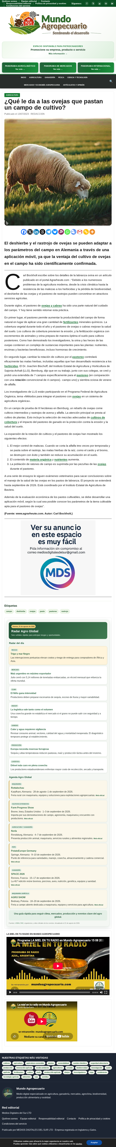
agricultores (58, 1068)
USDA (17, 923)
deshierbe (21, 611)
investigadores (80, 1072)
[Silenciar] (101, 992)
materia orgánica (40, 459)
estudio (70, 1068)
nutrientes (60, 459)
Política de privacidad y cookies (50, 3)
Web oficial (100, 795)
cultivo (30, 1072)
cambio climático (80, 1063)
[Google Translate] (73, 232)
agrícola (6, 1072)
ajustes (79, 1144)
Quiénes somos (9, 1)
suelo (108, 1068)
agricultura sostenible (35, 1063)
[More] (92, 232)
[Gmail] (80, 232)
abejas (67, 1072)
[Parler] (61, 232)
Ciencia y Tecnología (77, 77)
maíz (38, 1072)
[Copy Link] (86, 232)
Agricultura (35, 77)
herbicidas (11, 366)
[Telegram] (48, 232)
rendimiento (102, 1072)
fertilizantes (70, 322)
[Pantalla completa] (105, 992)
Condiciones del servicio (18, 6)
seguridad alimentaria (99, 1063)
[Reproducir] (10, 992)
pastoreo (78, 356)
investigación (96, 1068)
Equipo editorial (29, 1)
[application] (58, 966)
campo (9, 611)
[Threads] (42, 232)
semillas (45, 1077)
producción (7, 1068)
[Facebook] (24, 232)
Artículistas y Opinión (73, 85)
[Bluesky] (55, 232)
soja (36, 1077)
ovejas (76, 396)
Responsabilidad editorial (18, 3)
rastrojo (64, 611)
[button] (20, 67)
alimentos (27, 1077)
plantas (51, 1063)
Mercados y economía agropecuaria (42, 85)
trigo (91, 1072)
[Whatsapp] (67, 232)
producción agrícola (52, 1072)
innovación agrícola (24, 1068)
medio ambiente (42, 1068)
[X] (30, 232)
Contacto (45, 1)
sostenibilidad (63, 1063)
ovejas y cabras (51, 305)
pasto (42, 611)
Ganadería (50, 77)
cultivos (6, 1063)
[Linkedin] (36, 232)
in (106, 3)
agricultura (18, 1063)
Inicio (23, 77)
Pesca (61, 77)
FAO (21, 923)
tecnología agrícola (11, 1077)
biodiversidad (82, 1068)
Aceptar (94, 1142)
